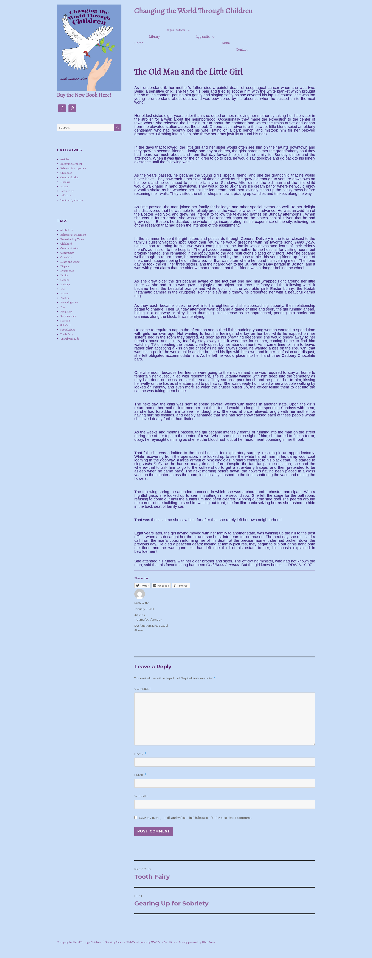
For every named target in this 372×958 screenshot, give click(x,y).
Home (138, 43)
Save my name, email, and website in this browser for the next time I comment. (195, 818)
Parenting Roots (69, 302)
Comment (142, 688)
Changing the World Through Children (193, 10)
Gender (64, 280)
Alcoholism (66, 230)
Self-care (65, 195)
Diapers (64, 266)
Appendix (203, 36)
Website (141, 796)
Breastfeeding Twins (72, 239)
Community (67, 253)
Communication (69, 177)
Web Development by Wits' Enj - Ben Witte (151, 942)
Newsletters (67, 191)
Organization (175, 30)
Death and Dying (69, 262)
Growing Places (114, 942)
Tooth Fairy (66, 334)
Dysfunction (142, 625)
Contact (242, 49)
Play (62, 307)
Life (154, 625)
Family (64, 275)
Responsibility (68, 316)
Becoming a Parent (71, 164)
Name (140, 754)
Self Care (65, 325)
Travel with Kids (69, 338)
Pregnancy (66, 311)
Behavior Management (73, 168)
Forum (225, 43)
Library (154, 36)
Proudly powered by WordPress (197, 942)
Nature (64, 186)
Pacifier (64, 298)
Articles (139, 615)
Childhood (66, 173)
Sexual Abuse (67, 329)
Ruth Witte (141, 603)
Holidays (65, 182)
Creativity (66, 257)
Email (140, 775)
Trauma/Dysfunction (148, 619)
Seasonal (65, 320)
